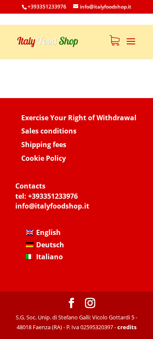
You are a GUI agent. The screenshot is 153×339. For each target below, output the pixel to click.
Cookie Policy (43, 158)
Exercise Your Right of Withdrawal (78, 117)
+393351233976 (53, 196)
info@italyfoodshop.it (52, 206)
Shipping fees (43, 144)
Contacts (30, 186)
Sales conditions (48, 131)
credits (126, 327)
